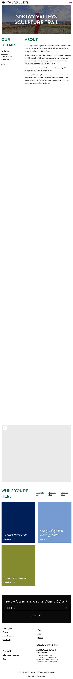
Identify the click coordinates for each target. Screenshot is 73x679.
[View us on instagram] (5, 64)
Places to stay (52, 494)
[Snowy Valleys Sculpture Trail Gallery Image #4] (29, 205)
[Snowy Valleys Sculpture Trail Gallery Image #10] (29, 405)
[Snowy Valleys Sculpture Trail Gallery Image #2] (29, 139)
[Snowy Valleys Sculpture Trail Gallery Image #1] (29, 105)
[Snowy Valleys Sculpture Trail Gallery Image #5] (29, 238)
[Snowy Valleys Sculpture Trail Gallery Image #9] (29, 372)
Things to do (40, 494)
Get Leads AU (51, 672)
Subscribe (36, 615)
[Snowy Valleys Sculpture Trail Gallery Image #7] (29, 305)
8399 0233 (5, 56)
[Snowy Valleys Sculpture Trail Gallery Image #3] (29, 172)
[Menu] (70, 2)
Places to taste (64, 494)
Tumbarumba (5, 51)
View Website (6, 59)
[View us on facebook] (2, 64)
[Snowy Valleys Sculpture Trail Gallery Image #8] (29, 338)
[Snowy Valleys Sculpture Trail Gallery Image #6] (29, 272)
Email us (4, 53)
